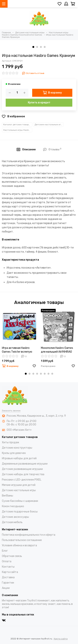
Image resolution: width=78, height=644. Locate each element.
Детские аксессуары (15, 517)
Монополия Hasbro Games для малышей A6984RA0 (57, 349)
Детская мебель (12, 522)
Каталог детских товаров (17, 124)
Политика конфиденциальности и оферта (28, 534)
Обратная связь (12, 556)
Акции (6, 588)
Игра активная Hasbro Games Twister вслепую (17, 349)
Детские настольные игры (48, 124)
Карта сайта (10, 572)
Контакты (8, 566)
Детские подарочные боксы (20, 511)
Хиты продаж (10, 442)
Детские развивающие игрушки (22, 469)
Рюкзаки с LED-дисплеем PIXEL (21, 479)
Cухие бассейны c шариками (20, 501)
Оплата (6, 561)
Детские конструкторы (17, 447)
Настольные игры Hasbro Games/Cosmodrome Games (17, 130)
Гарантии (8, 582)
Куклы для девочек (14, 453)
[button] (33, 47)
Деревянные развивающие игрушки (25, 463)
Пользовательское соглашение (22, 540)
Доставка (8, 577)
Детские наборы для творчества (23, 474)
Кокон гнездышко (13, 506)
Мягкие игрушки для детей (18, 485)
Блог (5, 550)
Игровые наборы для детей (19, 458)
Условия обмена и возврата (19, 545)
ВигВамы (7, 495)
